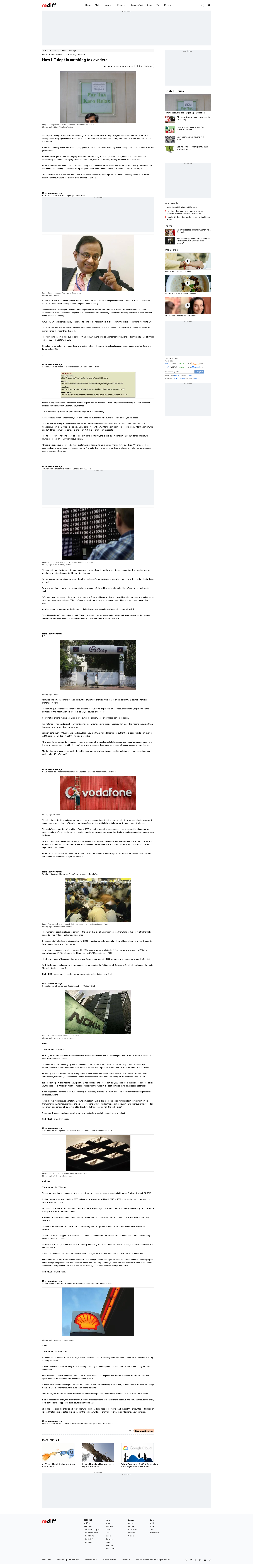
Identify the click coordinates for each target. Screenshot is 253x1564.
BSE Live (131, 1523)
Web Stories (171, 249)
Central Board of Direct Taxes (55, 367)
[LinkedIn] (210, 1560)
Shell (83, 195)
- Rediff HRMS (89, 1536)
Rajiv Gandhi (75, 195)
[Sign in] (209, 5)
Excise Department (97, 772)
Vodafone (94, 874)
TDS (44, 469)
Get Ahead (109, 1539)
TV (157, 5)
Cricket (108, 1536)
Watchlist (131, 1533)
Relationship (154, 1533)
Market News (132, 1530)
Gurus (149, 5)
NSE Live (131, 1526)
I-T (43, 195)
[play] (187, 261)
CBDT (86, 469)
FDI (73, 1423)
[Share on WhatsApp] (186, 1560)
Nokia (44, 1130)
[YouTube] (205, 1560)
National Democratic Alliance (58, 469)
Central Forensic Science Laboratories (86, 1130)
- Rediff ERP (88, 1542)
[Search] (202, 5)
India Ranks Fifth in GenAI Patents (182, 207)
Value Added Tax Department (55, 772)
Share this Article (145, 66)
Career (152, 1530)
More (166, 5)
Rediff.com (145, 1560)
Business (52, 54)
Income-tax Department (78, 772)
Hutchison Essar (66, 874)
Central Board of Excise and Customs (59, 986)
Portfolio (131, 1536)
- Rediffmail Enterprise (92, 1530)
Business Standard (89, 1283)
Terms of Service (91, 1560)
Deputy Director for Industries (62, 1283)
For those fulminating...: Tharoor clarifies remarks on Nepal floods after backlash (185, 212)
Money (120, 5)
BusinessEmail (137, 5)
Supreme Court (80, 874)
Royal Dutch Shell (83, 1423)
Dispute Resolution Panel (101, 1423)
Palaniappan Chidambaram (80, 367)
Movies (108, 1530)
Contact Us (126, 1560)
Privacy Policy (74, 1560)
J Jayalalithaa (77, 469)
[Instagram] (200, 1560)
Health (152, 1523)
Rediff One (87, 1526)
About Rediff (46, 1560)
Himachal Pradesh (105, 1283)
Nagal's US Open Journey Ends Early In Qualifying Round (188, 218)
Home (88, 5)
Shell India (46, 1423)
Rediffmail (87, 1523)
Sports (108, 1533)
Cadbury (109, 772)
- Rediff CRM (88, 1539)
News (106, 5)
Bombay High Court (50, 874)
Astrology (109, 1545)
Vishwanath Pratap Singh (59, 195)
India (97, 367)
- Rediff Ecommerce (91, 1533)
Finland (105, 1130)
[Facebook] (195, 1560)
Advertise (60, 1560)
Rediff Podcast (111, 1549)
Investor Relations (109, 1560)
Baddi (78, 1283)
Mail (97, 5)
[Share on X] (191, 1560)
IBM (46, 195)
